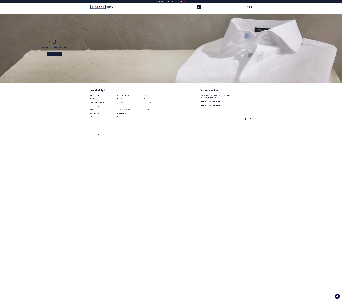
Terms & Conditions (123, 109)
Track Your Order (96, 99)
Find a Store (121, 99)
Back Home (54, 54)
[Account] (244, 7)
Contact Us (147, 99)
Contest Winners (122, 106)
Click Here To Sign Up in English (210, 101)
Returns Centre (95, 95)
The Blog (120, 102)
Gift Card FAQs (149, 102)
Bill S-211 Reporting (123, 95)
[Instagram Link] (250, 119)
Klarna (146, 95)
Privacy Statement (123, 113)
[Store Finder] (247, 7)
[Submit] (199, 7)
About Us (93, 116)
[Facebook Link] (246, 119)
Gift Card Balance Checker (152, 106)
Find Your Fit (94, 113)
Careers (119, 116)
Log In (92, 109)
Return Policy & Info (96, 106)
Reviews (146, 109)
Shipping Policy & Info (97, 102)
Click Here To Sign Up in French (210, 105)
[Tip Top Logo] (98, 7)
